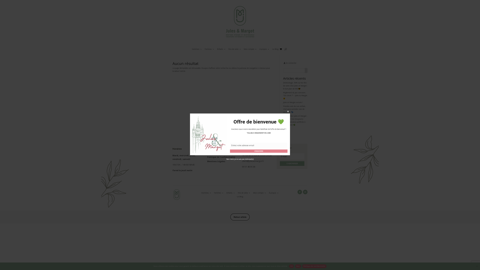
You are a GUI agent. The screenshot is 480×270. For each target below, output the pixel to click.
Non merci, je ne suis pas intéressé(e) (240, 159)
